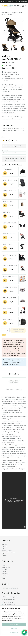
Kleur (3, 137)
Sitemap (4, 555)
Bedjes (4, 578)
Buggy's (4, 565)
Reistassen (5, 569)
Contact (4, 546)
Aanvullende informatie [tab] (13, 382)
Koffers (4, 571)
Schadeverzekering (13, 146)
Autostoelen (5, 576)
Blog (3, 548)
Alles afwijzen (14, 632)
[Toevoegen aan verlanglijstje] (4, 335)
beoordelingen (13, 588)
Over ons (4, 544)
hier (13, 599)
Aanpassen (14, 628)
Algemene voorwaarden (9, 553)
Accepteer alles (14, 624)
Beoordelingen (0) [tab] (14, 389)
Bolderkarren (6, 567)
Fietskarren (5, 574)
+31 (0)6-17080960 (9, 604)
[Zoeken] (15, 6)
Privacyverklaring (7, 551)
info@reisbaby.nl (8, 602)
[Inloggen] (18, 6)
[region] (14, 621)
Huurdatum (5, 150)
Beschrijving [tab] (14, 374)
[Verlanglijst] (20, 6)
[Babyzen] (5, 56)
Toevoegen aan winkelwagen (18, 330)
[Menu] (25, 5)
